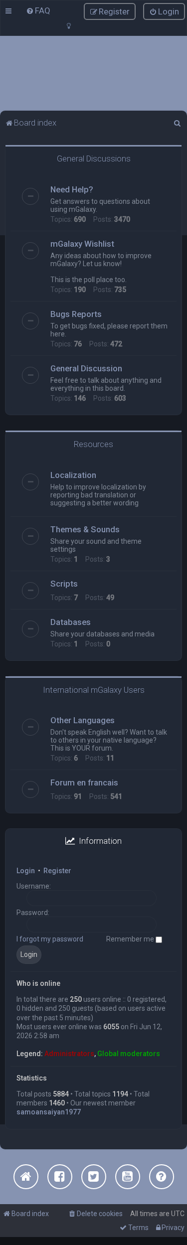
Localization (73, 475)
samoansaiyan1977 (48, 1112)
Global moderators (128, 1054)
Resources (93, 444)
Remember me (131, 939)
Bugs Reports (76, 314)
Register (57, 871)
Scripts (64, 584)
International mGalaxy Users (94, 690)
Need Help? (71, 189)
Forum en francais (84, 782)
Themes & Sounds (85, 529)
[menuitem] (38, 10)
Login (25, 871)
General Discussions (94, 158)
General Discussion (86, 368)
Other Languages (82, 720)
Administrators (69, 1054)
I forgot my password (49, 939)
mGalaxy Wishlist (82, 244)
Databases (70, 622)
